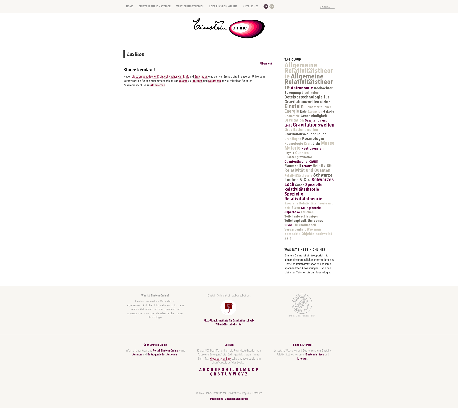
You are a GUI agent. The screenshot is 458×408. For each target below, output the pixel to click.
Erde (303, 111)
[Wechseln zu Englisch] (271, 6)
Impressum (216, 398)
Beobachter (323, 88)
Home (129, 6)
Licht (316, 143)
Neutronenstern (313, 148)
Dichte (325, 102)
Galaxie (328, 111)
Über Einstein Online (223, 6)
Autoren (137, 354)
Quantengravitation (298, 157)
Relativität (322, 165)
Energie (291, 111)
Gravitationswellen (314, 125)
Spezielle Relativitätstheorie (303, 187)
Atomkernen (157, 85)
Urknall (289, 225)
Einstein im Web (314, 354)
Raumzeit (292, 165)
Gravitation (201, 76)
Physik (289, 153)
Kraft (308, 144)
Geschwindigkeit (314, 116)
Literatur (302, 358)
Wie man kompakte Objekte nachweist (308, 231)
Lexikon (229, 345)
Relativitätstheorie (298, 175)
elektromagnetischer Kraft (147, 76)
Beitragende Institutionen (162, 354)
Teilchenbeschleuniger (301, 216)
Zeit (287, 238)
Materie (292, 148)
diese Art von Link (220, 358)
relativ (307, 166)
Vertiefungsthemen (190, 6)
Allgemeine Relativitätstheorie (308, 70)
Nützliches (251, 6)
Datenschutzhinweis (236, 398)
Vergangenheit (295, 229)
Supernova (292, 212)
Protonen (197, 81)
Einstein (294, 106)
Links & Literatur (302, 345)
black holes (310, 93)
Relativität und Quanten (307, 170)
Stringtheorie (311, 208)
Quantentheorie (296, 161)
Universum (317, 220)
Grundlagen (292, 139)
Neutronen (214, 81)
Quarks (183, 81)
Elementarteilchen (318, 107)
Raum (313, 161)
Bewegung (292, 92)
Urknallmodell (305, 225)
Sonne (299, 185)
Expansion (315, 111)
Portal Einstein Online (165, 350)
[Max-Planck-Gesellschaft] (302, 305)
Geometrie (292, 116)
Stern (295, 208)
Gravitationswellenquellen (305, 134)
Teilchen (307, 212)
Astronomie (302, 87)
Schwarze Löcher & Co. (308, 177)
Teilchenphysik (295, 220)
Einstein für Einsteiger (155, 6)
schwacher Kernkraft (176, 76)
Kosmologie (313, 138)
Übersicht (266, 63)
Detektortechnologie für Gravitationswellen (306, 99)
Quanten (302, 153)
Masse (328, 143)
